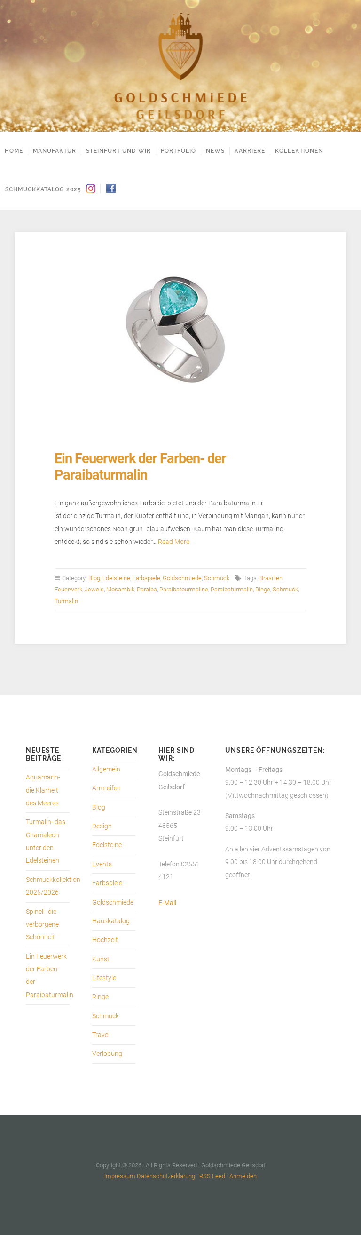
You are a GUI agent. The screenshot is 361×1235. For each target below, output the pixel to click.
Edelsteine (116, 578)
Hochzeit (105, 940)
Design (102, 826)
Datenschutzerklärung (166, 1176)
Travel (101, 1035)
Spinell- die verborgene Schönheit (42, 925)
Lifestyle (104, 978)
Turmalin (66, 601)
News (215, 151)
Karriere (250, 151)
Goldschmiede (182, 578)
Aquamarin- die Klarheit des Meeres (43, 790)
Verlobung (107, 1054)
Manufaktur (54, 151)
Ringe (262, 589)
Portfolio (178, 151)
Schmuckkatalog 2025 (43, 189)
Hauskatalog (111, 921)
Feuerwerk (68, 589)
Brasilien (271, 578)
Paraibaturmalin (232, 589)
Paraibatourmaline (183, 589)
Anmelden (243, 1176)
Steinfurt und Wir (118, 151)
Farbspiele (146, 578)
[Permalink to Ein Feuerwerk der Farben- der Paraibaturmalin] (181, 330)
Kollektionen (299, 151)
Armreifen (106, 788)
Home (14, 151)
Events (102, 864)
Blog (94, 578)
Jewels (94, 589)
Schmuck (216, 578)
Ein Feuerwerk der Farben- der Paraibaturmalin (140, 466)
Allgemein (106, 769)
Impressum (119, 1176)
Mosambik (120, 589)
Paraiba (147, 589)
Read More (173, 542)
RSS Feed (212, 1176)
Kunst (101, 959)
